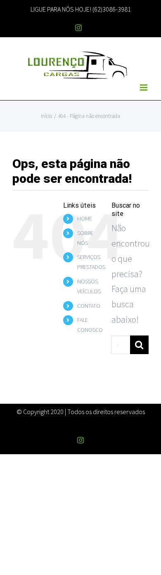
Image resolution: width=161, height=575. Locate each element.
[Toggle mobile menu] (144, 87)
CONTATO (88, 305)
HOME (84, 218)
